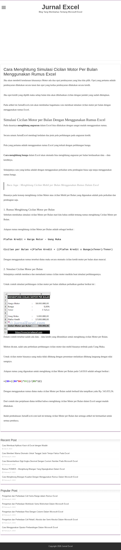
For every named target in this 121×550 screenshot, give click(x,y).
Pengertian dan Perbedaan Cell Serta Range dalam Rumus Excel (30, 496)
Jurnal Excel (60, 7)
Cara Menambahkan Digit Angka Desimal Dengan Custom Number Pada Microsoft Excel (40, 461)
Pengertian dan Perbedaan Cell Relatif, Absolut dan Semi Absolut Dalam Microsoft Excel (40, 519)
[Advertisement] (60, 36)
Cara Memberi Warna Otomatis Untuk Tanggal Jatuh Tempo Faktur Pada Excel (36, 453)
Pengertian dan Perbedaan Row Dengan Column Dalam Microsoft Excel (32, 512)
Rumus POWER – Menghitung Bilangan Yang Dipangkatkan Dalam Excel (33, 469)
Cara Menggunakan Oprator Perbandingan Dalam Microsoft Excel (30, 527)
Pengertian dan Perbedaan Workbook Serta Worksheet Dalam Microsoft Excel (35, 504)
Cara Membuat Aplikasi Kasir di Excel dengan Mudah (25, 445)
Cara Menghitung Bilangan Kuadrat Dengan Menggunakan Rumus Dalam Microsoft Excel (40, 477)
